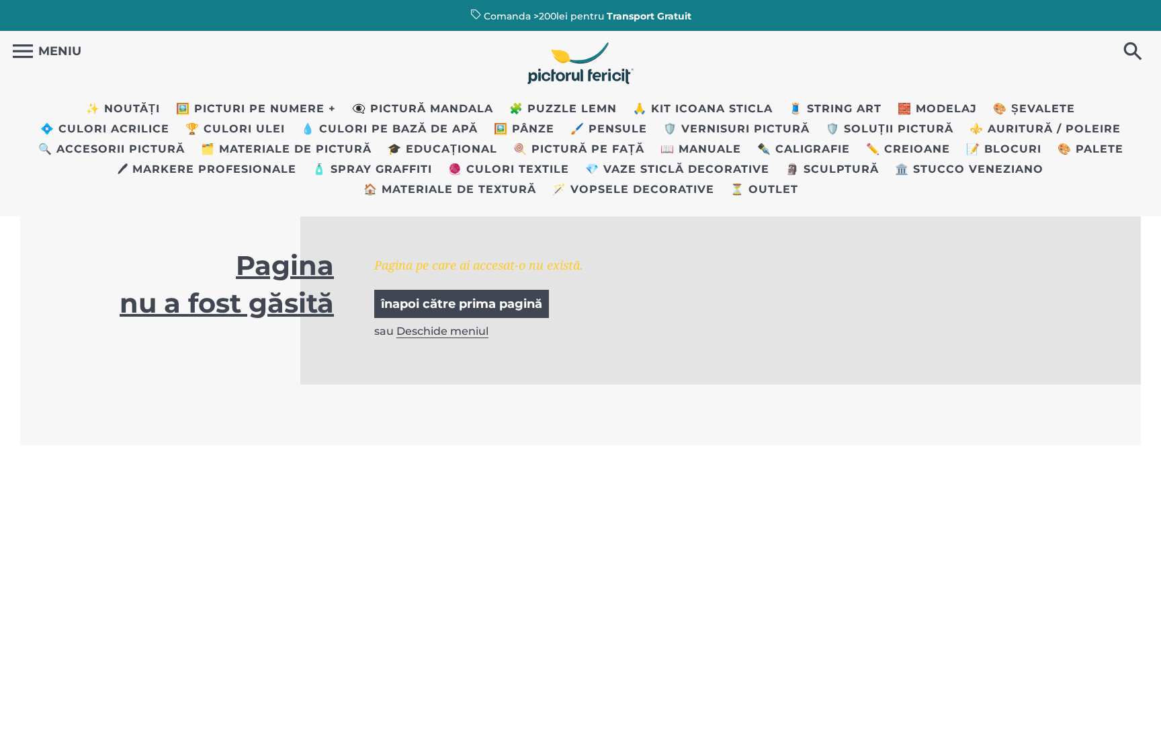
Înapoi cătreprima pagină (461, 304)
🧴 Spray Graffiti (372, 169)
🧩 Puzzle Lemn (563, 108)
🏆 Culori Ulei (235, 128)
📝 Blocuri (1003, 149)
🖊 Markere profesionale (207, 169)
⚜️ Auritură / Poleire (1045, 128)
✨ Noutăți (123, 108)
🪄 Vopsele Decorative (633, 189)
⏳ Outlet (764, 189)
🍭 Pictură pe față (578, 149)
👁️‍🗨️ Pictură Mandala (422, 108)
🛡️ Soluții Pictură (889, 128)
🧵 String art (835, 108)
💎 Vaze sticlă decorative (677, 169)
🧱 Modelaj (937, 108)
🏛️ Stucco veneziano (969, 169)
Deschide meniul (442, 331)
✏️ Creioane (908, 149)
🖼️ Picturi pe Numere (250, 108)
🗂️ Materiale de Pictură (286, 149)
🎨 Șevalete (1034, 108)
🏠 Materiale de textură (449, 189)
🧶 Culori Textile (508, 169)
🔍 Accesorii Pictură (111, 149)
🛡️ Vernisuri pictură (736, 128)
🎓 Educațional (442, 149)
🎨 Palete (1090, 149)
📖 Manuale (700, 149)
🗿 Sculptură (832, 169)
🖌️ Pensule (608, 128)
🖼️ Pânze (524, 128)
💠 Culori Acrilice (104, 128)
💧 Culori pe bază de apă (389, 128)
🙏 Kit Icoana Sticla (703, 108)
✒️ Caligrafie (803, 149)
